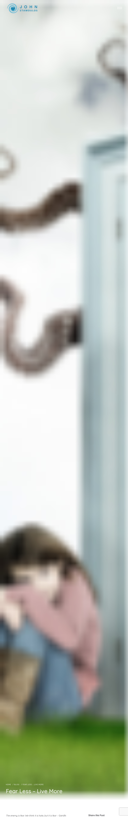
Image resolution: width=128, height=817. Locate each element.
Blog (16, 784)
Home (8, 784)
